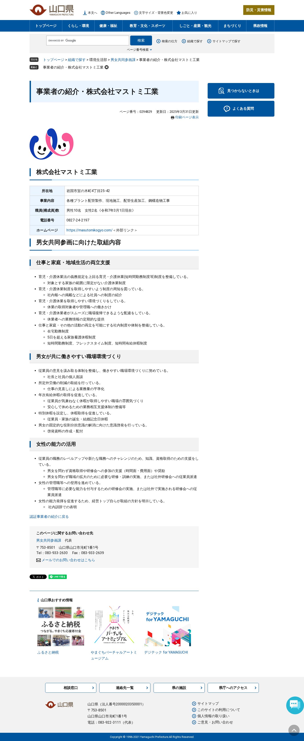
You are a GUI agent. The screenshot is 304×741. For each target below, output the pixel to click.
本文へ (92, 12)
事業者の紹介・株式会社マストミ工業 (73, 67)
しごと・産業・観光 (195, 26)
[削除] (107, 67)
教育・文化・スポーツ (147, 26)
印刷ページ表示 (187, 117)
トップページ (46, 26)
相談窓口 (71, 688)
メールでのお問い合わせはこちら (68, 560)
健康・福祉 (108, 26)
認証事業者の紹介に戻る (49, 516)
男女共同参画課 (123, 60)
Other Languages (118, 12)
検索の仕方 (169, 41)
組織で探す (195, 41)
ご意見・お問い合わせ (215, 722)
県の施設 (179, 688)
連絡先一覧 (125, 688)
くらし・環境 (78, 26)
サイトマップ (208, 703)
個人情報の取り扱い (213, 716)
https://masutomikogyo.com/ (90, 230)
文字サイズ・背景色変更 (156, 12)
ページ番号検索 (138, 49)
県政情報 (260, 26)
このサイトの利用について (218, 710)
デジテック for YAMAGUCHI (166, 652)
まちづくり (232, 26)
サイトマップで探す (227, 41)
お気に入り (189, 12)
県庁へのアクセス (233, 688)
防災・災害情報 (258, 10)
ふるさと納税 (48, 652)
